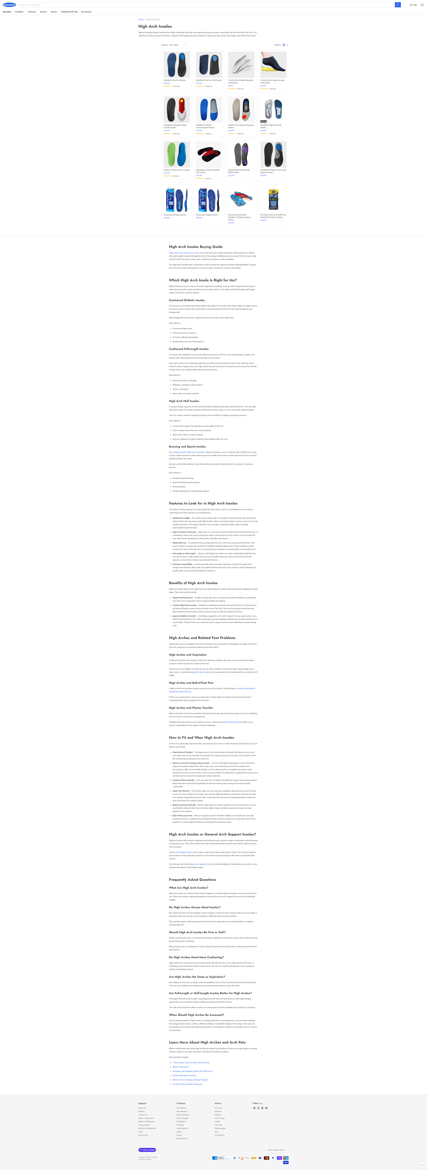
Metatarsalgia (220, 1128)
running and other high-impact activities (188, 452)
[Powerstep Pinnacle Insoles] (177, 199)
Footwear (180, 1125)
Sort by (164, 45)
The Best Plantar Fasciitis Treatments (187, 1084)
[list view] (287, 45)
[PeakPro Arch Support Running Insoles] (241, 110)
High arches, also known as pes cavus (184, 253)
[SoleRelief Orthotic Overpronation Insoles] (209, 110)
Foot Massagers (183, 1118)
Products (32, 12)
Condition (19, 12)
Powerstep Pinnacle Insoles (175, 215)
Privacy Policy (143, 1125)
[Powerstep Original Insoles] (209, 199)
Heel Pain (218, 1125)
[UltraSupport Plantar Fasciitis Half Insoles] (209, 154)
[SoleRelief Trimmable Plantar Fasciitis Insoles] (177, 110)
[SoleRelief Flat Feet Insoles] (177, 65)
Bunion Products (183, 1115)
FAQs (140, 1132)
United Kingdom (276, 1150)
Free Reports (220, 1135)
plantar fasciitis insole (230, 722)
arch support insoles (184, 852)
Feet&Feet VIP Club (69, 12)
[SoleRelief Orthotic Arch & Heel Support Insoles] (273, 154)
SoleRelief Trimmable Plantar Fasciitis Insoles (175, 126)
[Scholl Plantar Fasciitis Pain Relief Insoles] (241, 154)
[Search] (398, 4)
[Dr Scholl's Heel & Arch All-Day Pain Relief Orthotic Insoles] (273, 199)
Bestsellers (7, 12)
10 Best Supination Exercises (184, 1075)
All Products (181, 1108)
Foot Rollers (181, 1121)
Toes (216, 1132)
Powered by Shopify (144, 1159)
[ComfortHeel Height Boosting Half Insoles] (241, 65)
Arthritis (218, 1111)
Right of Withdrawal (146, 1121)
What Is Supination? (181, 1067)
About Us (142, 1108)
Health (217, 1121)
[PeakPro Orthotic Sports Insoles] (177, 154)
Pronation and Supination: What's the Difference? (193, 1071)
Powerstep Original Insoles (207, 215)
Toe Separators (182, 1138)
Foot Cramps (220, 1118)
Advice (54, 12)
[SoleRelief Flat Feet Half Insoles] (209, 65)
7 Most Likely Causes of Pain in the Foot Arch (191, 1062)
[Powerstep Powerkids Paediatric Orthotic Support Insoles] (241, 199)
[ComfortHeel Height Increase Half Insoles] (273, 65)
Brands (43, 12)
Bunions (218, 1115)
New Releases (182, 1111)
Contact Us (142, 1115)
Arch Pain (218, 1108)
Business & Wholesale (147, 1128)
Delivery (141, 1111)
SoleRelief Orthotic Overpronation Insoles (205, 126)
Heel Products (182, 1128)
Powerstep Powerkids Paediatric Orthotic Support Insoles (239, 217)
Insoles (179, 1135)
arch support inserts (204, 864)
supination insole (197, 672)
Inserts (179, 1132)
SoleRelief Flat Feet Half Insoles (209, 80)
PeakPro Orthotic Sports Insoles (177, 170)
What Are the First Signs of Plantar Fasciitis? (190, 1080)
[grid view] (283, 45)
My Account (86, 12)
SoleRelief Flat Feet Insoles (175, 80)
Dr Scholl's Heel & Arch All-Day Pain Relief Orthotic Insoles (273, 216)
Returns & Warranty (146, 1118)
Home (141, 19)
